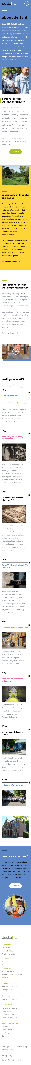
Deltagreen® (7, 990)
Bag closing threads (9, 987)
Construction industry (10, 1018)
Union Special (7, 1030)
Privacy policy (7, 1056)
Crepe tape (6, 996)
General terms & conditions (12, 1060)
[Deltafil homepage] (10, 3)
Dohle (4, 1036)
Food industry (7, 1011)
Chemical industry (8, 1014)
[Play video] (15, 351)
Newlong (5, 1033)
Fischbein (5, 1026)
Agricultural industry (9, 1008)
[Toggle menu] (26, 3)
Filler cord (5, 993)
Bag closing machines (10, 999)
